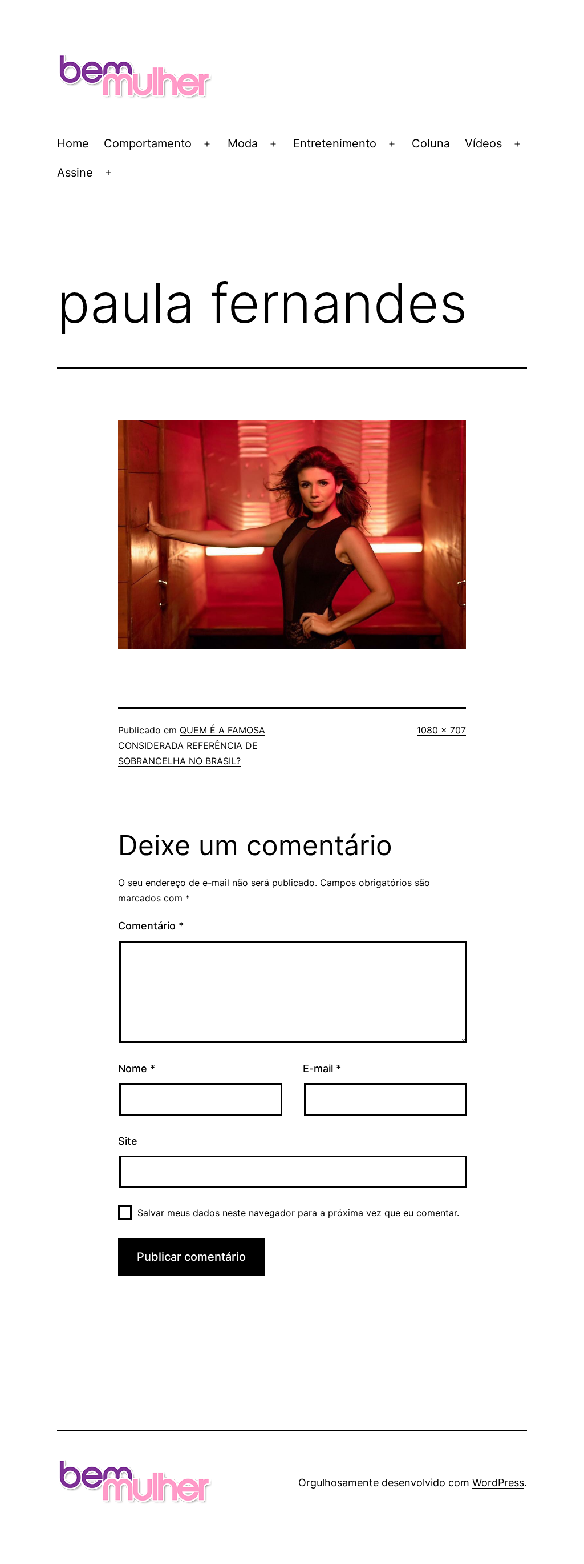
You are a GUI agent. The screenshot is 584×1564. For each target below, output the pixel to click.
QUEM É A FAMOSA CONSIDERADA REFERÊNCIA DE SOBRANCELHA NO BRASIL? (191, 745)
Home (73, 143)
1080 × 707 (441, 730)
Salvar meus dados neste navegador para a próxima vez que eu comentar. (298, 1212)
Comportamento (148, 143)
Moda (243, 143)
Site (127, 1141)
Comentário (151, 926)
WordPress (498, 1483)
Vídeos (483, 143)
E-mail (322, 1068)
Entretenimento (334, 143)
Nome (136, 1068)
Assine (75, 172)
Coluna (431, 143)
